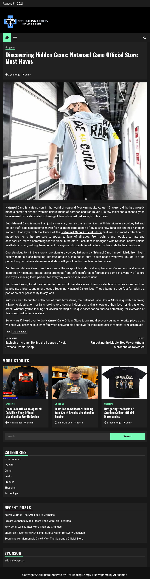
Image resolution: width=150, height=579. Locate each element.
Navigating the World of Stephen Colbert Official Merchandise (119, 413)
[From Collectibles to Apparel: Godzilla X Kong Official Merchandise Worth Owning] (25, 382)
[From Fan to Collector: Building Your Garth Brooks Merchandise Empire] (75, 382)
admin (28, 74)
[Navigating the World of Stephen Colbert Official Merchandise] (124, 382)
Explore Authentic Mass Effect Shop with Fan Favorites (38, 521)
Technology (11, 493)
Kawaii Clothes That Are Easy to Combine (30, 514)
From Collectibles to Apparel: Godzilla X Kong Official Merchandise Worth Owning (23, 413)
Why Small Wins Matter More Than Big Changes (33, 526)
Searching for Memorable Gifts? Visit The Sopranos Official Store (44, 538)
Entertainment (13, 459)
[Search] (144, 37)
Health (8, 476)
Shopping (10, 47)
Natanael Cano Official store (81, 232)
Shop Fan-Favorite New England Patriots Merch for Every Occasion (45, 532)
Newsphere (101, 575)
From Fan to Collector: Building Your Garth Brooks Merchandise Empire (74, 413)
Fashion (9, 464)
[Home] (7, 37)
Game (8, 470)
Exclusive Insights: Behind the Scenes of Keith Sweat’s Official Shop (36, 342)
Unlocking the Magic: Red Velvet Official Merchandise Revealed (118, 342)
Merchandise (19, 331)
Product (9, 481)
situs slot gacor (15, 560)
